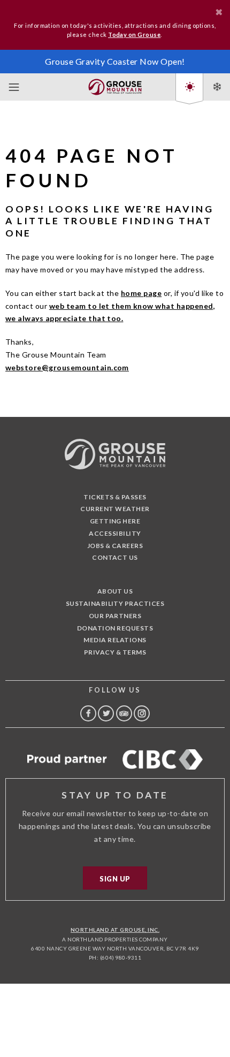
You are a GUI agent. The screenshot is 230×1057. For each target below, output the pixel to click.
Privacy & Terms (115, 652)
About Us (115, 591)
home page (141, 293)
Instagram (142, 713)
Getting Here (115, 521)
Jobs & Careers (115, 546)
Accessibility (115, 533)
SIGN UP (114, 879)
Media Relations (114, 640)
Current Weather (114, 509)
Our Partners (115, 616)
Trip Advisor (124, 713)
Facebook (88, 713)
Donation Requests (115, 628)
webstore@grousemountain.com (67, 367)
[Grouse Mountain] (115, 85)
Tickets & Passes (115, 497)
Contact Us (115, 557)
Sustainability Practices (115, 603)
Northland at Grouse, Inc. (115, 929)
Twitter (106, 713)
